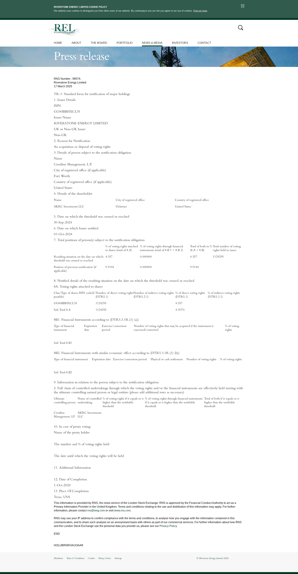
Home (58, 42)
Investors (180, 42)
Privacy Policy (168, 526)
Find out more (200, 10)
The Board (99, 42)
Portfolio (124, 42)
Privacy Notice (104, 558)
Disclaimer (58, 558)
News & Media (152, 42)
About (76, 42)
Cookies (91, 558)
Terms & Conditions (75, 558)
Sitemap (118, 558)
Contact (204, 42)
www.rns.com (122, 510)
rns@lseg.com (96, 510)
